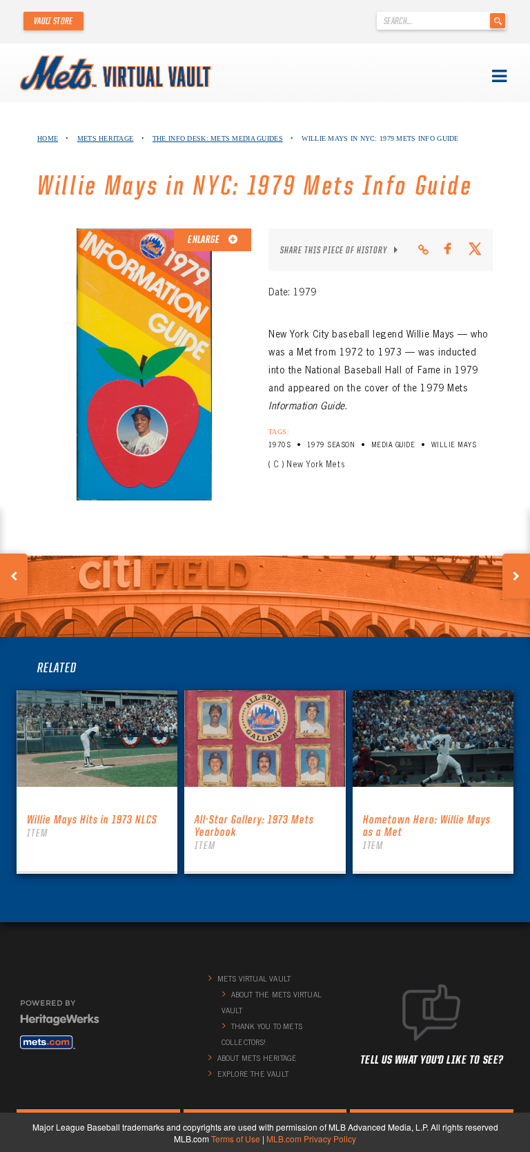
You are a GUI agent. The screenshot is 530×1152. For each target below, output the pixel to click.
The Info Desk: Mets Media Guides (218, 138)
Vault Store (53, 21)
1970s (279, 444)
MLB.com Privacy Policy (311, 1138)
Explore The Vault (252, 1074)
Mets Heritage (105, 138)
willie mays (453, 444)
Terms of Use (235, 1138)
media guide (393, 444)
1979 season (331, 444)
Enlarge (204, 239)
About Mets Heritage (257, 1058)
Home (47, 138)
